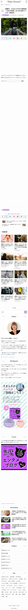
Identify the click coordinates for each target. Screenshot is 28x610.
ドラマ (3, 587)
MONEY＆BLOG (6, 562)
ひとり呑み (18, 581)
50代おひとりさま (5, 576)
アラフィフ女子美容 (13, 583)
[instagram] (15, 308)
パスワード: (4, 81)
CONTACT (14, 605)
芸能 (6, 596)
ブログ (13, 587)
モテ (8, 589)
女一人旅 (6, 592)
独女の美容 (5, 553)
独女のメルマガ (5, 15)
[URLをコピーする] (25, 38)
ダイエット (21, 585)
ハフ (6, 587)
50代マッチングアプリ (13, 578)
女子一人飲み (21, 592)
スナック (15, 585)
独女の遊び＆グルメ (7, 568)
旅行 (13, 594)
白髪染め (23, 594)
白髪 (19, 594)
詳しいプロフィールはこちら (7, 357)
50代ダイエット (4, 578)
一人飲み (23, 589)
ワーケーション (13, 589)
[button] (2, 38)
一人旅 (19, 589)
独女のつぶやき (6, 559)
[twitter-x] (13, 308)
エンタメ (3, 585)
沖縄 (16, 594)
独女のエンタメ (6, 550)
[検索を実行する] (25, 312)
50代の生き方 (18, 576)
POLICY (18, 605)
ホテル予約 (4, 589)
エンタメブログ (9, 585)
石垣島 (3, 596)
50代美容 (20, 578)
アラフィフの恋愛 (5, 583)
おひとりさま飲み (11, 581)
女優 (10, 592)
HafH (25, 578)
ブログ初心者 (18, 587)
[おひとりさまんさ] (14, 1)
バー (10, 587)
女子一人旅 (15, 592)
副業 (2, 592)
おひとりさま (4, 581)
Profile (10, 605)
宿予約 (3, 594)
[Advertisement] (14, 56)
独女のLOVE (5, 565)
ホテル (24, 587)
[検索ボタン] (1, 1)
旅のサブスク (8, 594)
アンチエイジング (22, 583)
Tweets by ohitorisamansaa (7, 503)
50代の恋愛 (12, 576)
